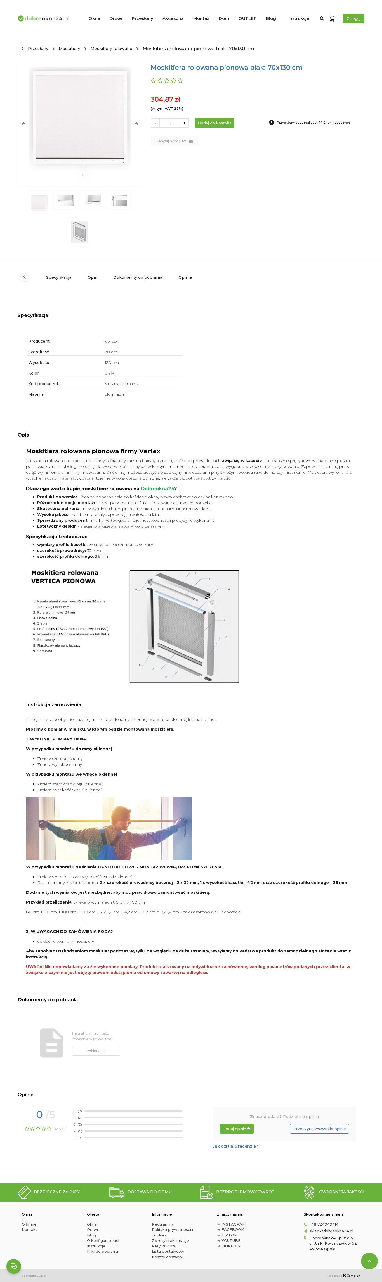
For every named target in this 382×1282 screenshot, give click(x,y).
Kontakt (29, 1229)
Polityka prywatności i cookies (172, 1232)
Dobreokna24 (157, 488)
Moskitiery (69, 48)
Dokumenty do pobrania (137, 277)
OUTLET (247, 18)
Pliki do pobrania (102, 1251)
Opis (92, 277)
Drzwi (116, 18)
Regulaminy (163, 1224)
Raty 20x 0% (164, 1246)
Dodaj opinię (234, 1128)
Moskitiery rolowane (111, 48)
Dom (224, 18)
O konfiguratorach (104, 1240)
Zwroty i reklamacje (170, 1240)
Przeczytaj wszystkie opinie (319, 1128)
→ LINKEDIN (228, 1246)
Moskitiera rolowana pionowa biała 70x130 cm (198, 48)
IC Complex (351, 1276)
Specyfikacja (58, 277)
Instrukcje (299, 18)
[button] (23, 124)
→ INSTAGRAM (231, 1224)
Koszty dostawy (167, 1257)
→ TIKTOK (227, 1235)
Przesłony (142, 18)
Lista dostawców (168, 1251)
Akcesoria (173, 18)
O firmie (29, 1224)
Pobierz (93, 1051)
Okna (94, 18)
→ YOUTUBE (228, 1240)
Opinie (185, 277)
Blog (271, 18)
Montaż (201, 18)
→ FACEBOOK (230, 1229)
